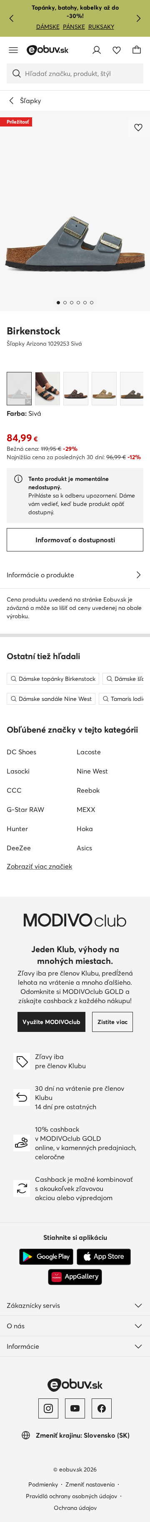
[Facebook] (102, 1408)
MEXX (86, 809)
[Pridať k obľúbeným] (139, 127)
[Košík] (137, 50)
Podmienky (43, 1484)
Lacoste (89, 752)
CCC (14, 790)
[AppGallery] (75, 1277)
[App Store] (104, 1257)
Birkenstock (33, 331)
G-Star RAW (25, 809)
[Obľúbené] (117, 50)
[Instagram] (48, 1408)
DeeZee (19, 848)
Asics (84, 848)
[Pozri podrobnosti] (138, 575)
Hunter (17, 828)
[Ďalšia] (138, 18)
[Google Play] (46, 1257)
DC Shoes (21, 752)
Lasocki (18, 771)
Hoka (85, 828)
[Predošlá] (12, 18)
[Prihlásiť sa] (97, 50)
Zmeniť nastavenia (90, 1484)
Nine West (92, 771)
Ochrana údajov (75, 1508)
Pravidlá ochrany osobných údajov (71, 1496)
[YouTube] (75, 1408)
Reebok (88, 790)
